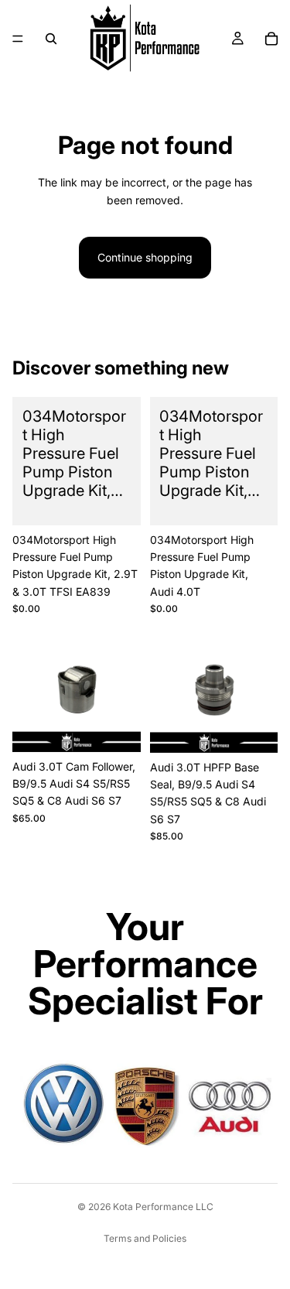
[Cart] (271, 39)
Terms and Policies (145, 1238)
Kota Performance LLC (163, 1206)
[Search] (51, 39)
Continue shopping (145, 257)
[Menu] (18, 38)
